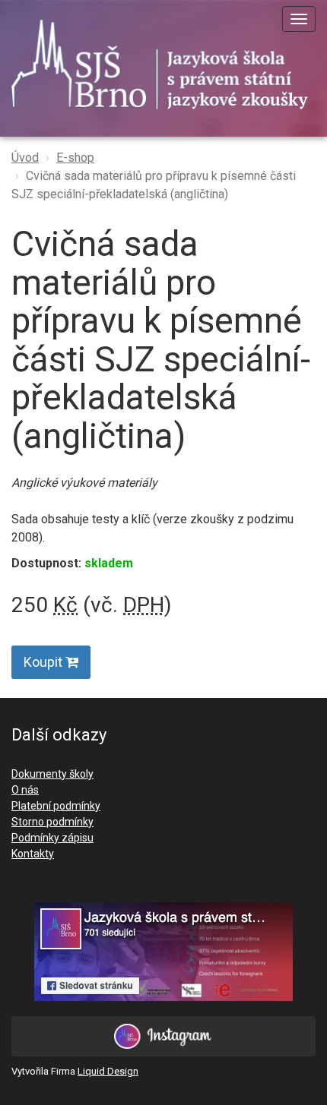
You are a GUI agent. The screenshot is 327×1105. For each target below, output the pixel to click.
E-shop (75, 157)
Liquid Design (108, 1071)
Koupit (44, 662)
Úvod (25, 157)
